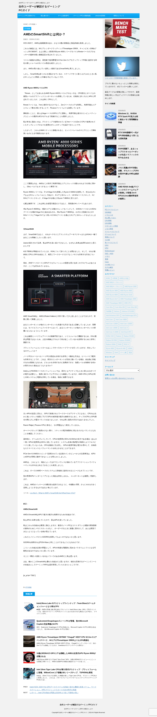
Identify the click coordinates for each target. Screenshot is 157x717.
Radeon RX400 (129, 336)
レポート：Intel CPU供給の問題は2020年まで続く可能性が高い (54, 693)
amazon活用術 (100, 16)
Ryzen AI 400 (120, 348)
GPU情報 (108, 223)
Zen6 (116, 352)
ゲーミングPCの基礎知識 (81, 16)
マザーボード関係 (111, 226)
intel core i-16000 (111, 328)
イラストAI (109, 215)
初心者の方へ (45, 16)
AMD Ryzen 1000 (130, 286)
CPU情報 (28, 587)
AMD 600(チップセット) (114, 282)
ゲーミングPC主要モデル (26, 16)
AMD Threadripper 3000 (128, 299)
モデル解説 (109, 267)
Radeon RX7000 (111, 340)
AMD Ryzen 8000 (112, 295)
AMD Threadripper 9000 (114, 303)
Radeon (118, 336)
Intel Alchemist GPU (113, 315)
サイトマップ (110, 360)
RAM (119, 344)
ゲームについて (110, 234)
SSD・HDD (109, 253)
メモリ (107, 256)
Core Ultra (109, 307)
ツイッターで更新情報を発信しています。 (121, 78)
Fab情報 (108, 311)
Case (107, 262)
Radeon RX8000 (124, 340)
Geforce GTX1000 (128, 311)
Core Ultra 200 (120, 307)
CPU (106, 248)
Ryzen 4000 (110, 348)
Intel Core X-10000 (112, 332)
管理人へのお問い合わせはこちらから (119, 378)
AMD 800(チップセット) (114, 286)
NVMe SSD (110, 336)
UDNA (130, 348)
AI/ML (108, 278)
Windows (109, 352)
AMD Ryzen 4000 (126, 291)
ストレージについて (112, 231)
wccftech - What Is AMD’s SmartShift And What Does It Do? (52, 493)
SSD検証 (108, 212)
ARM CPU (127, 303)
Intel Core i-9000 (121, 319)
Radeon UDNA (111, 344)
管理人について (119, 16)
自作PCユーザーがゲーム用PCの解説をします (78, 709)
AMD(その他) (124, 278)
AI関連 (115, 278)
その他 (107, 240)
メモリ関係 (109, 229)
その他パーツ (110, 264)
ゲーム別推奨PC (63, 16)
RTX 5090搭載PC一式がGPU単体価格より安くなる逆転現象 (128, 135)
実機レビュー (110, 270)
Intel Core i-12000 (112, 324)
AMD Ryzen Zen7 (112, 299)
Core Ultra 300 (132, 307)
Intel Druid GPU (126, 332)
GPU (106, 245)
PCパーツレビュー (111, 209)
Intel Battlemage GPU (129, 315)
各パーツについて (111, 242)
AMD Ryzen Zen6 (126, 295)
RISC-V (126, 344)
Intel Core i (109, 319)
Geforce (116, 311)
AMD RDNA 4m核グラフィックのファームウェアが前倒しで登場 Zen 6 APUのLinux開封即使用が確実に (128, 193)
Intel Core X (124, 328)
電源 (106, 259)
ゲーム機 (123, 352)
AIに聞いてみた (110, 218)
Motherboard (109, 251)
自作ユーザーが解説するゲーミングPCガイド (78, 705)
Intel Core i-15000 (126, 324)
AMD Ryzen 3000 (112, 291)
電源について (110, 237)
